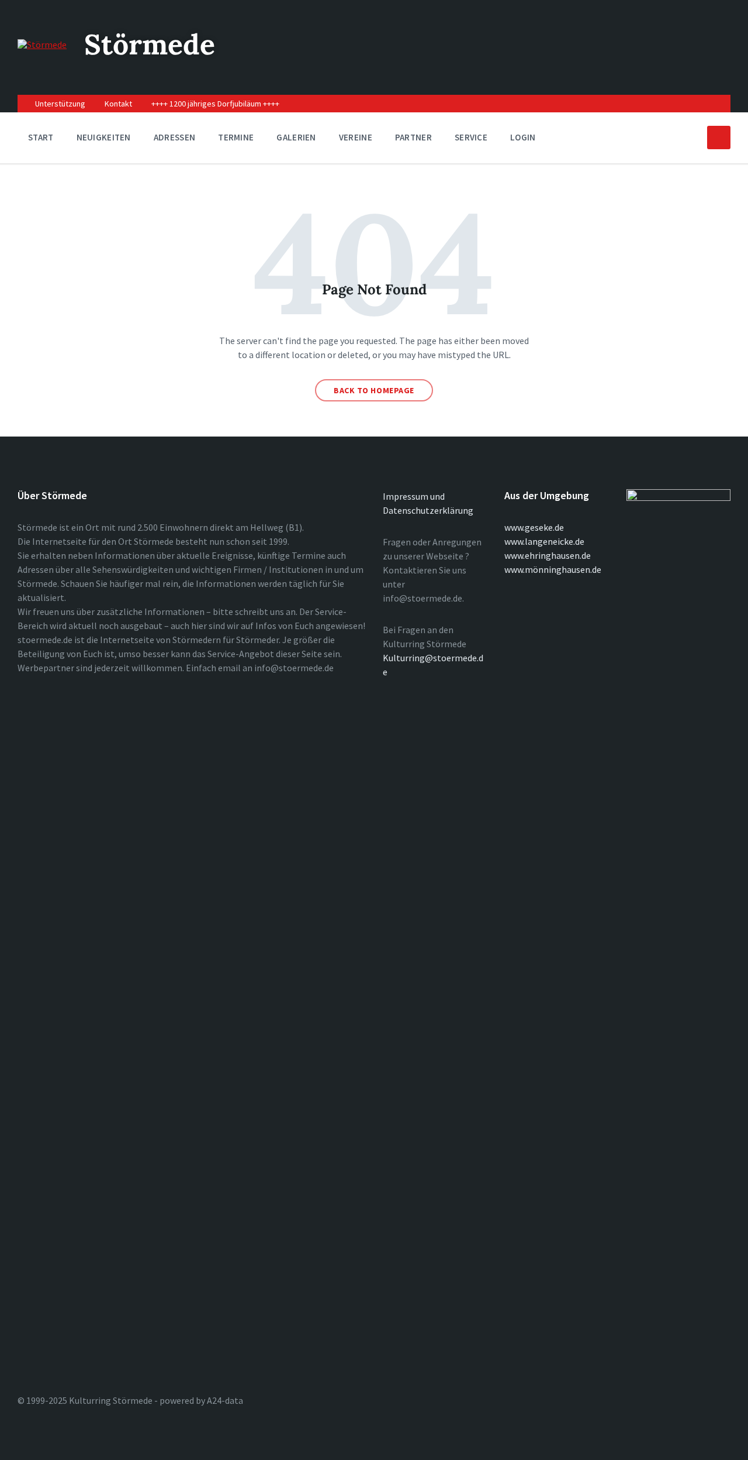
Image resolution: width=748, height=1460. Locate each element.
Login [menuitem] (523, 137)
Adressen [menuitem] (174, 137)
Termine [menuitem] (236, 137)
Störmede (149, 44)
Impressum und (414, 496)
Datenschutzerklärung (428, 510)
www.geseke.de (534, 527)
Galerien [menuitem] (296, 137)
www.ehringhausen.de (547, 555)
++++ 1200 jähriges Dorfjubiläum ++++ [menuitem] (215, 103)
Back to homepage (374, 390)
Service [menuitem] (471, 137)
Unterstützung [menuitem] (60, 103)
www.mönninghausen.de (552, 569)
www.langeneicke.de (544, 541)
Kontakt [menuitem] (118, 103)
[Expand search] (718, 137)
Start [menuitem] (41, 137)
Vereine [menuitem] (355, 137)
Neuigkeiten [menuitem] (104, 137)
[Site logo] (42, 44)
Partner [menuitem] (413, 137)
